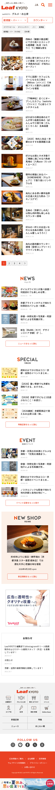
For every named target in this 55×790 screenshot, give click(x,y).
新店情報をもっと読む (27, 576)
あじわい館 (40, 726)
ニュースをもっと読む (27, 343)
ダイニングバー (23, 27)
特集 (40, 719)
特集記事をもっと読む (27, 424)
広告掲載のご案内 (16, 758)
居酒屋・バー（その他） (12, 31)
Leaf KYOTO (6, 14)
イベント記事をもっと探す (27, 502)
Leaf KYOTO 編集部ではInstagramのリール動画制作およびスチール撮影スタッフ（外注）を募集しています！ (27, 649)
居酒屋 (41, 27)
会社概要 (31, 758)
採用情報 (42, 758)
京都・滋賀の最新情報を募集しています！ (24, 668)
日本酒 (26, 31)
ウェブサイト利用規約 (16, 763)
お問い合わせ (29, 767)
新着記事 (15, 719)
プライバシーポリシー (38, 763)
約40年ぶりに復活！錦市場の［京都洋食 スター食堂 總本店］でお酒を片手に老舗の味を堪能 (27, 560)
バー (34, 27)
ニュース (15, 726)
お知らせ (9, 660)
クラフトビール (9, 27)
